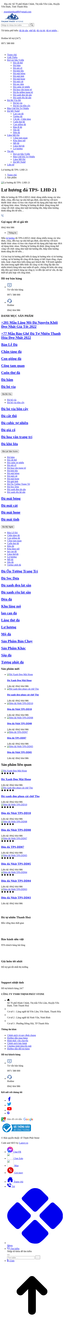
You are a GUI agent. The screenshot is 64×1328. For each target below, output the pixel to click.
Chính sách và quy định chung (21, 1035)
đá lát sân (23, 30)
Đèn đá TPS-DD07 (16, 738)
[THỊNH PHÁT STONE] (12, 21)
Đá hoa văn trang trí (16, 437)
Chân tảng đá (11, 352)
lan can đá (12, 551)
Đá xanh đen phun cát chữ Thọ (23, 694)
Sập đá (10, 562)
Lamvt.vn (23, 1143)
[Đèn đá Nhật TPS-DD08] (20, 717)
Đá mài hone (13, 478)
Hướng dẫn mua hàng (17, 1038)
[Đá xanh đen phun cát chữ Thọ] (23, 689)
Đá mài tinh (12, 481)
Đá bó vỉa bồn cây (15, 402)
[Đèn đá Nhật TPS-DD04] (14, 872)
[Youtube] (9, 1110)
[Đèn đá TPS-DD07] (17, 732)
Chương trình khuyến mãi (19, 1046)
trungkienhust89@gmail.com (17, 11)
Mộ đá (10, 559)
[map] (17, 1121)
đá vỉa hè (41, 30)
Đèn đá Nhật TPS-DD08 (19, 723)
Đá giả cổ (8, 430)
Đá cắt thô (9, 416)
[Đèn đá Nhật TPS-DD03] (14, 889)
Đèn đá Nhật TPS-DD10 (19, 709)
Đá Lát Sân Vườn (10, 451)
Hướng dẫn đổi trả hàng (18, 1048)
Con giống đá (11, 359)
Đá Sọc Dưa (13, 486)
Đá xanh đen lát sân (16, 489)
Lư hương (12, 557)
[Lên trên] (32, 1325)
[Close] (8, 1254)
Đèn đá (10, 546)
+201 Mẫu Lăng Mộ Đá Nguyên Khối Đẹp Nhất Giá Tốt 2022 (29, 324)
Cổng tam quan (13, 366)
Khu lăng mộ (13, 548)
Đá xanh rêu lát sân (16, 492)
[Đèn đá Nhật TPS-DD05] (20, 746)
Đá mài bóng (13, 473)
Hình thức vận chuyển (17, 1040)
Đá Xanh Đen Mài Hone (19, 680)
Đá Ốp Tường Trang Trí (18, 484)
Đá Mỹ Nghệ (7, 527)
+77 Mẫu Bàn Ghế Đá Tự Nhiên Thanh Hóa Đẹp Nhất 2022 (31, 335)
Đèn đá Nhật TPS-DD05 (19, 752)
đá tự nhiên (51, 30)
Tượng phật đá (14, 565)
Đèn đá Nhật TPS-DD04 (16, 880)
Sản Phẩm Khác (13, 648)
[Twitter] (9, 1105)
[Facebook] (9, 1100)
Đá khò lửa (9, 444)
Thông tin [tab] (12, 233)
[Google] (8, 1113)
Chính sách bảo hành (17, 1043)
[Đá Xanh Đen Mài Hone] (20, 674)
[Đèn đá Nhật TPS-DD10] (20, 703)
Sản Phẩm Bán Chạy (17, 641)
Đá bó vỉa (8, 387)
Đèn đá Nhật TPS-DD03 (16, 897)
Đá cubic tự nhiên (14, 423)
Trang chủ (12, 175)
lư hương (10, 238)
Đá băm (7, 380)
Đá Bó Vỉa (6, 394)
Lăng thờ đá (12, 554)
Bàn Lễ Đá (9, 344)
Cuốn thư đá (10, 373)
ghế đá (32, 30)
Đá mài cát (12, 476)
